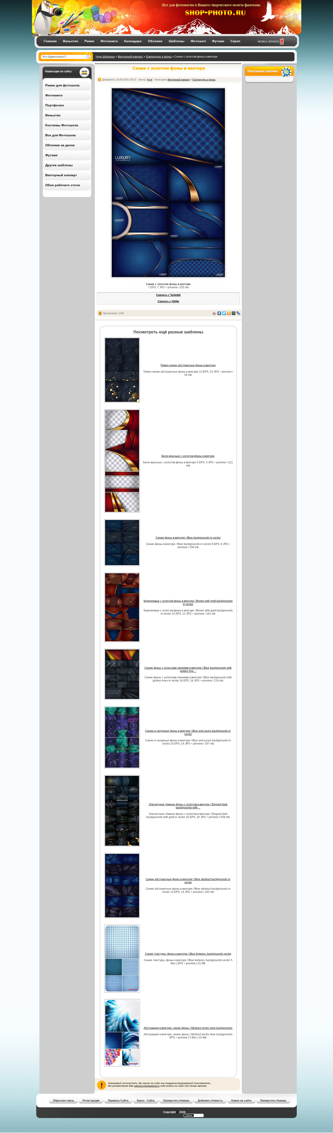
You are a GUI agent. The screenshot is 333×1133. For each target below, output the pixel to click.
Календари (133, 41)
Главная (50, 41)
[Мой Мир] (233, 313)
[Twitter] (224, 313)
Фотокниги (109, 41)
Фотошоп (198, 41)
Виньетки (70, 41)
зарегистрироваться (146, 1085)
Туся (149, 79)
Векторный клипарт (130, 56)
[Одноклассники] (229, 313)
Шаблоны (176, 41)
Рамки (89, 41)
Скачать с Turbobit (168, 295)
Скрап (235, 41)
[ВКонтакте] (219, 313)
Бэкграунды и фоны (158, 56)
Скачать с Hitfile (168, 301)
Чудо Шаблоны (105, 56)
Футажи (218, 41)
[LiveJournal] (238, 313)
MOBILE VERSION (268, 41)
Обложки (155, 41)
